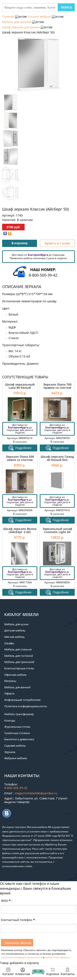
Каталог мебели (39, 16)
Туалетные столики (17, 733)
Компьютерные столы (19, 668)
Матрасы (10, 681)
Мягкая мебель (14, 637)
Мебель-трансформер (19, 714)
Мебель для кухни (16, 624)
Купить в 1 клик (57, 243)
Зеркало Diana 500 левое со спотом (20, 458)
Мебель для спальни (18, 649)
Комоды (9, 720)
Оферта (9, 693)
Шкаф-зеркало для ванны (21, 27)
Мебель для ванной (16, 22)
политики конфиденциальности (21, 957)
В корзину (20, 243)
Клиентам (22, 974)
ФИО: (6, 901)
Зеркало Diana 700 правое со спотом (57, 386)
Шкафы (9, 643)
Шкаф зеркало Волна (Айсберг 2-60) (19, 530)
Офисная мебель (15, 675)
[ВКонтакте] (5, 233)
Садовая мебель (15, 745)
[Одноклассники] (9, 233)
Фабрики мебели (15, 758)
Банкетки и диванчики (19, 739)
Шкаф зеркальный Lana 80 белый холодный (20, 387)
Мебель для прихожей (19, 662)
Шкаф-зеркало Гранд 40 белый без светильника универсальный (57, 461)
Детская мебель (14, 630)
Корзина (52, 971)
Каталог (8, 974)
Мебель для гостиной (18, 656)
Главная (8, 16)
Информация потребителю (22, 700)
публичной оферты (57, 957)
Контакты (68, 974)
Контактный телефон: (19, 920)
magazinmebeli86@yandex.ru (36, 793)
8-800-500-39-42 (43, 275)
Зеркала (9, 752)
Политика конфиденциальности (25, 706)
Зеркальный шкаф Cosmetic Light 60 (57, 530)
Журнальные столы (17, 727)
